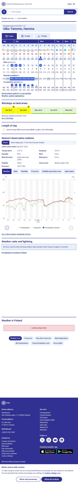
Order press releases (9, 453)
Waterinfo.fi (44, 427)
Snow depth (58, 343)
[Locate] (4, 11)
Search (70, 12)
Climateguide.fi (45, 413)
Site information (7, 449)
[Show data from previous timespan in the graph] (7, 228)
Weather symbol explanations (13, 96)
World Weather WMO (47, 420)
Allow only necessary (28, 479)
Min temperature (22, 343)
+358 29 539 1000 (8, 432)
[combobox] (37, 12)
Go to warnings (7, 118)
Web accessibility (8, 451)
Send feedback (7, 444)
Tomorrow (28, 338)
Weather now (15, 338)
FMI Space (44, 418)
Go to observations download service (16, 234)
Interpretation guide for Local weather (16, 93)
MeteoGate (44, 422)
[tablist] (39, 36)
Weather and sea (8, 18)
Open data (43, 425)
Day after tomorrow (43, 338)
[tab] (9, 36)
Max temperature (61, 338)
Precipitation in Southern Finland (14, 253)
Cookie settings (7, 456)
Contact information (8, 441)
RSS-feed (5, 446)
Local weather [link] (22, 18)
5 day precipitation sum (40, 343)
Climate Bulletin (45, 415)
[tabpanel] (39, 65)
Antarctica (43, 430)
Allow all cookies (52, 479)
